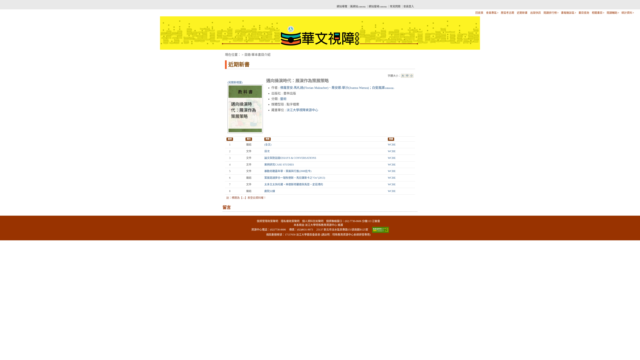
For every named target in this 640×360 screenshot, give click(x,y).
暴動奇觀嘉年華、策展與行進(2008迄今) (287, 171)
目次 (267, 151)
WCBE (392, 144)
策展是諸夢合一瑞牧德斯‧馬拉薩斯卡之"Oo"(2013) (294, 177)
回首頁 (479, 12)
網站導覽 (342, 6)
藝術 (283, 99)
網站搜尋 (378, 6)
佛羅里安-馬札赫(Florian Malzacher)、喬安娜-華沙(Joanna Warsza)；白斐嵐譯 (337, 88)
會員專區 (491, 12)
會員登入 (408, 6)
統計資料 (627, 12)
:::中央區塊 (6, 53)
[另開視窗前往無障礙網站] (380, 229)
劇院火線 (269, 191)
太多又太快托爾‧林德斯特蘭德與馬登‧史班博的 (293, 184)
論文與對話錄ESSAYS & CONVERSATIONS (290, 157)
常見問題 (395, 6)
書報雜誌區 (567, 12)
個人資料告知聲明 (313, 221)
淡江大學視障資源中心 (302, 110)
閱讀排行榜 (550, 12)
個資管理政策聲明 (267, 221)
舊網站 (358, 6)
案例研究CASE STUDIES (279, 164)
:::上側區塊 (231, 2)
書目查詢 (583, 12)
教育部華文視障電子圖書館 (254, 2)
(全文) (267, 144)
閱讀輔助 (612, 12)
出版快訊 (535, 12)
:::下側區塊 (6, 213)
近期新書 (522, 12)
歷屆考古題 (507, 12)
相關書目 (597, 12)
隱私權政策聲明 (290, 221)
